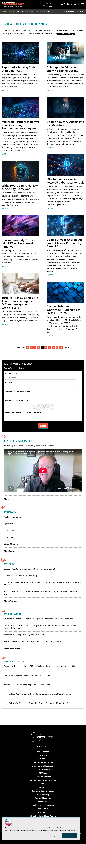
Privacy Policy (23, 400)
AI (18, 11)
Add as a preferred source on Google (51, 4)
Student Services (11, 544)
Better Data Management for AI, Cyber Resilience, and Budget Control (33, 641)
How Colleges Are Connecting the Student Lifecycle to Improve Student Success (37, 694)
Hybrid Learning (28, 11)
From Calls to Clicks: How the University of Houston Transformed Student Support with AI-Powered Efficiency (41, 626)
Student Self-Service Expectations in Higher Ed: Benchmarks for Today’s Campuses (38, 618)
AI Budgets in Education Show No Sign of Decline (62, 69)
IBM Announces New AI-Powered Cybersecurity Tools (65, 180)
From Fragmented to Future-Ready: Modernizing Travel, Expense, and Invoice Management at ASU (42, 583)
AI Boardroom (43, 751)
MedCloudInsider (43, 776)
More (6, 499)
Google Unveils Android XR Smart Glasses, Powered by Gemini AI (64, 243)
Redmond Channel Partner (43, 791)
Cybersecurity (9, 523)
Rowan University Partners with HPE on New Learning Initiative (19, 243)
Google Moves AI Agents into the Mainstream (65, 123)
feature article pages (66, 33)
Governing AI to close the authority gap (20, 575)
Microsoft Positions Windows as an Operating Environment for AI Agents (20, 125)
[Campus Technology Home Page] (13, 4)
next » (67, 347)
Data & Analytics (11, 530)
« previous (20, 347)
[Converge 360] (43, 737)
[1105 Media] (43, 746)
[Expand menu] (83, 4)
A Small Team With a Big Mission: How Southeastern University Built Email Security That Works (40, 592)
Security (80, 11)
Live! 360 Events (43, 769)
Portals (10, 512)
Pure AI (43, 783)
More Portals (9, 551)
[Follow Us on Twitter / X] (65, 4)
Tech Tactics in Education (43, 805)
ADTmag (43, 755)
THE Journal (43, 812)
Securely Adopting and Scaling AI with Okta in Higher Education (31, 569)
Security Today (43, 794)
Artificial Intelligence (12, 517)
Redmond (43, 787)
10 (61, 347)
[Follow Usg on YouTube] (75, 4)
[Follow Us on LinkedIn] (62, 4)
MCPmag (43, 773)
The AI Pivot (43, 808)
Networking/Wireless (45, 11)
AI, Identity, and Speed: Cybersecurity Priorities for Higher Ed (29, 445)
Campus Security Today (43, 762)
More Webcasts (10, 601)
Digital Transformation (65, 11)
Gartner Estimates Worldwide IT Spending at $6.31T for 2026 (63, 309)
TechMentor (43, 801)
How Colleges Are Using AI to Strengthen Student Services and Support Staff (36, 703)
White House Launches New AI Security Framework (20, 187)
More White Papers (12, 648)
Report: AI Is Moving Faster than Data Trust (19, 69)
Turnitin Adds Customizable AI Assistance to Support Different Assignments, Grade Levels (20, 303)
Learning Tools (10, 537)
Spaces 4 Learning (43, 798)
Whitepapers (13, 614)
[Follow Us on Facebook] (72, 4)
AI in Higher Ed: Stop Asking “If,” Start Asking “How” (25, 634)
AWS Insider (43, 758)
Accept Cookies (70, 836)
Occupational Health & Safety (43, 780)
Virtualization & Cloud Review (43, 816)
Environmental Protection (43, 766)
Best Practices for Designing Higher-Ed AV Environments (27, 684)
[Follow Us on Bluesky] (68, 4)
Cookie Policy (71, 830)
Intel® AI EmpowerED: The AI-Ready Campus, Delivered (27, 675)
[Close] (76, 819)
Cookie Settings (51, 836)
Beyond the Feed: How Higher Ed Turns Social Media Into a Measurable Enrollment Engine (41, 666)
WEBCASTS (11, 564)
